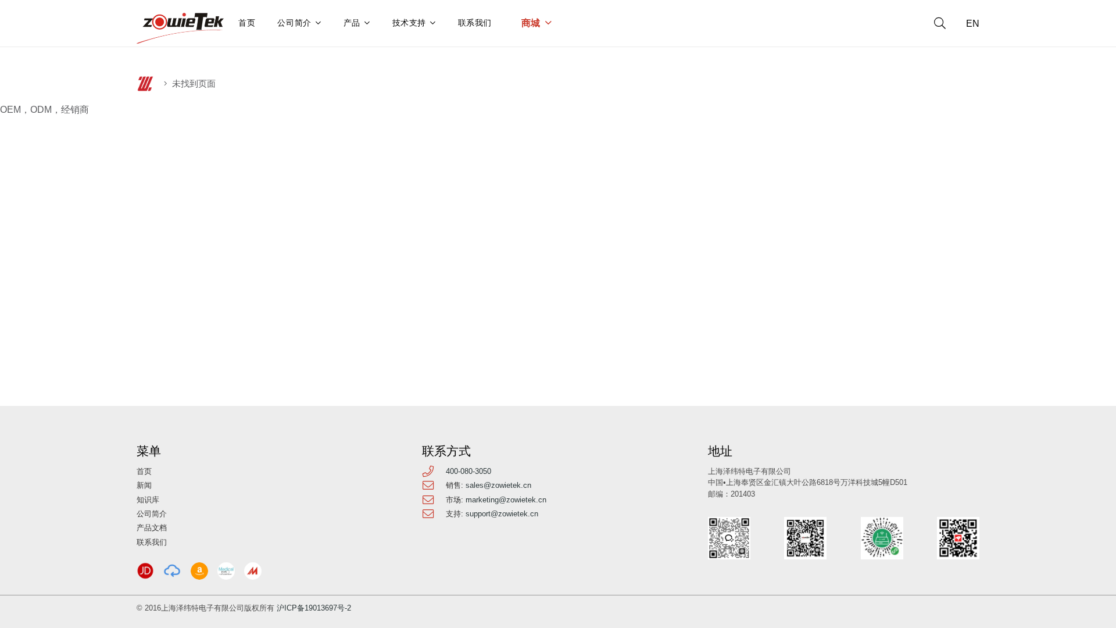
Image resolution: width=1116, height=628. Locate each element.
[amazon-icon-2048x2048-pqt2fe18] (199, 571)
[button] (940, 23)
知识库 (148, 499)
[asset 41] (145, 571)
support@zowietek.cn (502, 513)
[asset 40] (172, 571)
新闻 (144, 485)
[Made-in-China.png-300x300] (253, 571)
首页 (144, 471)
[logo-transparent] (181, 28)
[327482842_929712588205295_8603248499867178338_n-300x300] (226, 571)
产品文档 (152, 527)
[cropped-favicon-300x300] (145, 83)
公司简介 (152, 513)
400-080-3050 (468, 471)
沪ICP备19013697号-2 (314, 608)
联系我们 (152, 542)
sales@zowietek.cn (498, 485)
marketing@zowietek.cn (506, 499)
